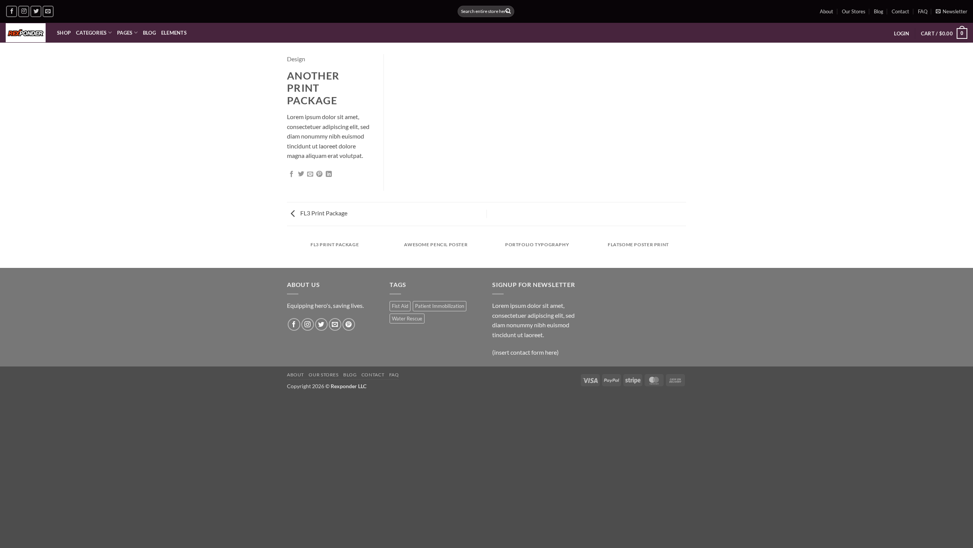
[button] (951, 11)
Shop (64, 33)
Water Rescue (407, 318)
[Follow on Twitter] (35, 11)
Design (296, 58)
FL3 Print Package (323, 213)
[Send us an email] (48, 11)
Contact (900, 11)
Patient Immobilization (439, 306)
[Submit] (508, 11)
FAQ (922, 11)
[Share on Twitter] (301, 174)
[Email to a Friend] (310, 174)
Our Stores (853, 11)
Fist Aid (400, 306)
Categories (91, 33)
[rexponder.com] (26, 32)
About (826, 11)
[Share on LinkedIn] (329, 174)
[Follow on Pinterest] (348, 324)
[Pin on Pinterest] (319, 174)
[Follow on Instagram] (23, 11)
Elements (174, 33)
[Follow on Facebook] (11, 11)
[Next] (685, 252)
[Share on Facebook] (291, 174)
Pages (124, 33)
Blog (878, 11)
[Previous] (288, 252)
